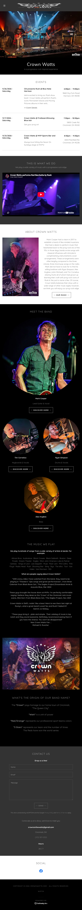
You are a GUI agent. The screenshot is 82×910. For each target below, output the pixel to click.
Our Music (61, 295)
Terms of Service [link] (61, 813)
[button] (4, 6)
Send (41, 806)
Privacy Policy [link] (48, 813)
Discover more (41, 410)
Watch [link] (41, 891)
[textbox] (41, 767)
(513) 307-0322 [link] (41, 837)
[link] (39, 6)
